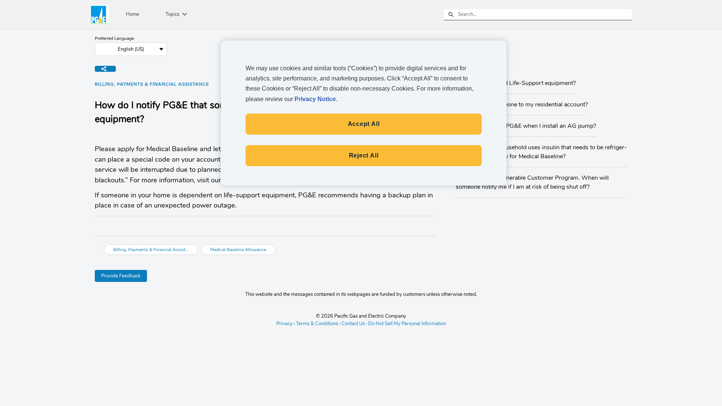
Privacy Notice (315, 99)
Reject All (364, 155)
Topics (172, 14)
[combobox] (545, 14)
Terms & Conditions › (318, 323)
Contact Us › (354, 323)
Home (132, 14)
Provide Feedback (121, 276)
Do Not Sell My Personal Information (407, 324)
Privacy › (285, 323)
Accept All (364, 124)
